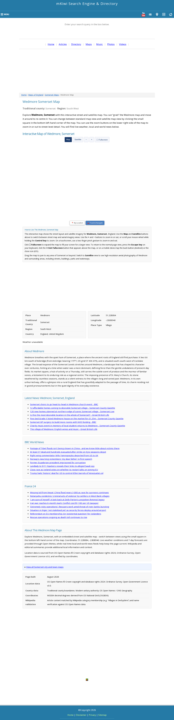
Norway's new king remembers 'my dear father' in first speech (61, 459)
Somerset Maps (52, 95)
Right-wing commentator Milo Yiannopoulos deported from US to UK (64, 455)
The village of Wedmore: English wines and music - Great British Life (63, 429)
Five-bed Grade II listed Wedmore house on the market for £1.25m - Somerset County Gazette (76, 418)
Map (68, 139)
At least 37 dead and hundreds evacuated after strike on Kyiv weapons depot (68, 451)
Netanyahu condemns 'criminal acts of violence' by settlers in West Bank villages (69, 496)
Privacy (92, 714)
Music (99, 44)
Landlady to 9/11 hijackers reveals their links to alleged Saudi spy (62, 466)
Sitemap (102, 714)
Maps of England (35, 95)
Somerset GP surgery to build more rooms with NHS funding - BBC (63, 422)
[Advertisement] (87, 71)
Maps (89, 44)
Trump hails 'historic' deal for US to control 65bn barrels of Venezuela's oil (66, 473)
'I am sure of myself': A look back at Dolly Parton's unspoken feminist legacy (67, 499)
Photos (111, 44)
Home (51, 44)
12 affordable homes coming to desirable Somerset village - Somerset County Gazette (72, 408)
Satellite (77, 139)
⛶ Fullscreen (102, 140)
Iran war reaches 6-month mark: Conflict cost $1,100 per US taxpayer (64, 503)
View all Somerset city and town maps (44, 567)
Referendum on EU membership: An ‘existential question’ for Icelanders (65, 513)
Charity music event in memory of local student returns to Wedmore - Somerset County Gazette (77, 425)
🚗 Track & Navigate (95, 223)
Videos (122, 44)
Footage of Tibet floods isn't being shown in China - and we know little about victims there (74, 448)
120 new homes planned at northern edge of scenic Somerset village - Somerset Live (72, 411)
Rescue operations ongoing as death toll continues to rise (58, 517)
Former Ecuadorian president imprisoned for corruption (58, 462)
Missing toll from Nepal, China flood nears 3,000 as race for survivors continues (69, 492)
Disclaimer (81, 714)
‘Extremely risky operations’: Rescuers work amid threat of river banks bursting (69, 506)
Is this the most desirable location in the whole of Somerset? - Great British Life (69, 415)
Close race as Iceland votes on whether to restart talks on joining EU (64, 469)
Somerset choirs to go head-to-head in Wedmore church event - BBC (64, 404)
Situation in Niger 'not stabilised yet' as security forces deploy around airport (68, 510)
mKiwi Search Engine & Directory (87, 3)
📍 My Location (77, 223)
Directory (76, 44)
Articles (63, 44)
